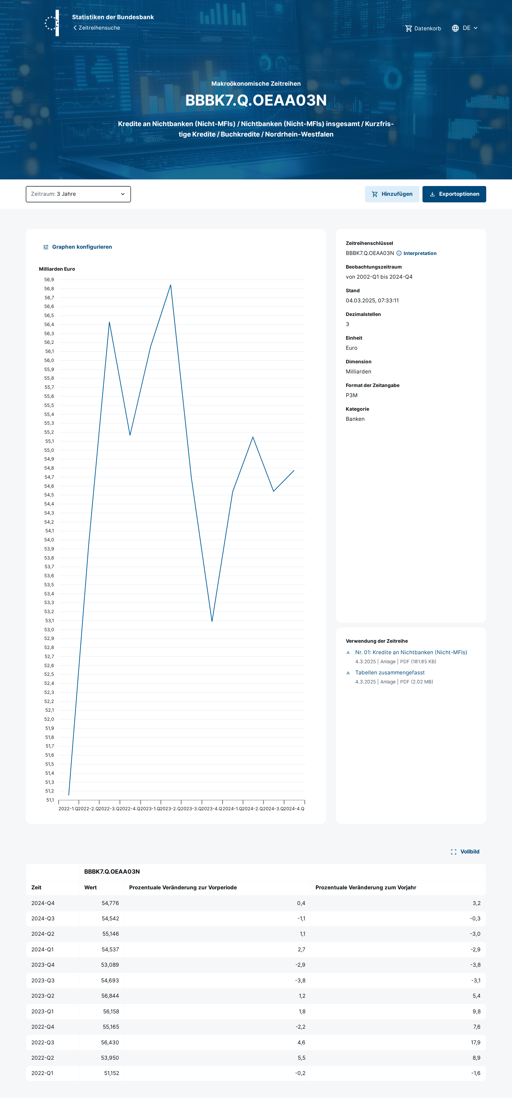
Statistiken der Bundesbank (113, 17)
